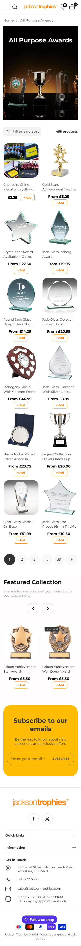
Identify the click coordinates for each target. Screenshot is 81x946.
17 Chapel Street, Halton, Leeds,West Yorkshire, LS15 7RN (46, 869)
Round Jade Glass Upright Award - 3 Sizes (17, 322)
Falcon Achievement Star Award (19, 669)
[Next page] (71, 559)
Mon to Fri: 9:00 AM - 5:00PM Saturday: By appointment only (42, 899)
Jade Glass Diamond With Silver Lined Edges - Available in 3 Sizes (59, 389)
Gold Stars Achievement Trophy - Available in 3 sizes (59, 187)
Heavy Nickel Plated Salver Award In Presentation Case (19, 456)
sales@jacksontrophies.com (39, 889)
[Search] (15, 7)
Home (8, 20)
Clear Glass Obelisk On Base (18, 524)
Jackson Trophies (16, 934)
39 (59, 559)
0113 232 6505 (28, 879)
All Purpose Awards (36, 20)
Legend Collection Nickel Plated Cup (56, 456)
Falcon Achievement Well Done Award (58, 669)
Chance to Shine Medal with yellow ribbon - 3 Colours (17, 187)
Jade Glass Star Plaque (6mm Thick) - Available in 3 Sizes (59, 524)
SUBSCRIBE (61, 758)
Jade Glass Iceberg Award (57, 254)
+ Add (27, 197)
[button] (33, 608)
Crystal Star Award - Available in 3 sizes (19, 254)
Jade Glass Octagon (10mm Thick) (58, 321)
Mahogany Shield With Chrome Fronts (19, 389)
